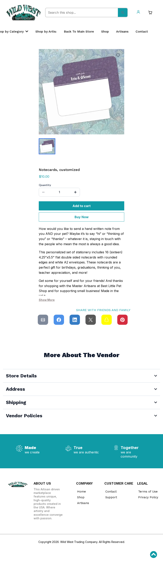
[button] (138, 12)
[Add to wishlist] (118, 55)
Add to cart (82, 206)
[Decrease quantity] (43, 192)
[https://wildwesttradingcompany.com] (23, 12)
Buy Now (82, 217)
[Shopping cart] (150, 12)
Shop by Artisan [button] (47, 31)
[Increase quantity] (75, 192)
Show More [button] (47, 300)
